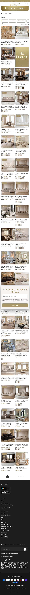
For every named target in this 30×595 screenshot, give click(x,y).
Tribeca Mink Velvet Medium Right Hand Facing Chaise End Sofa (7, 62)
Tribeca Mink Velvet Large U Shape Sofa (6, 424)
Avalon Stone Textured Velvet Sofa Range (7, 83)
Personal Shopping (5, 507)
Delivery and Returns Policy (7, 526)
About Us (3, 498)
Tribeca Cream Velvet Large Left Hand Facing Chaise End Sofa (21, 377)
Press (2, 517)
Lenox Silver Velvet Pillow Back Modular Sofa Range (7, 377)
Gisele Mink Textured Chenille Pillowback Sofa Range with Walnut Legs (7, 107)
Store (2, 500)
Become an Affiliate (5, 515)
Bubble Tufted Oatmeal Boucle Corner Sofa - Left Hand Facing (21, 354)
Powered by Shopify (20, 585)
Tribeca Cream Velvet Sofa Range (20, 243)
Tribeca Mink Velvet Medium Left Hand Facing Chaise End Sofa (8, 468)
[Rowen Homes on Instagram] (6, 560)
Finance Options (5, 503)
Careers (3, 513)
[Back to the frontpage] (2, 13)
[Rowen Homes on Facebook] (2, 560)
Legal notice (19, 591)
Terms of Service (5, 530)
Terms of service (17, 588)
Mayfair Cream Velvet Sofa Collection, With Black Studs (7, 267)
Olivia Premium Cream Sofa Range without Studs (7, 42)
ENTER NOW (15, 305)
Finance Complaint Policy (7, 505)
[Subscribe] (25, 549)
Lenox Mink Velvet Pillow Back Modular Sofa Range (21, 445)
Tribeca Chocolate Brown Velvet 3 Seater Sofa (7, 445)
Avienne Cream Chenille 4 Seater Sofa (21, 424)
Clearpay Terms (4, 532)
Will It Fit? (3, 528)
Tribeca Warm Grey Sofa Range (7, 331)
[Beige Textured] (21, 155)
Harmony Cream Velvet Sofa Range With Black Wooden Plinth (21, 310)
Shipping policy (23, 588)
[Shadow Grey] (19, 449)
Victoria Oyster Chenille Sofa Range (7, 220)
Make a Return (4, 524)
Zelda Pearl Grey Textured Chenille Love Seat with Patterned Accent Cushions (21, 468)
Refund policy (6, 588)
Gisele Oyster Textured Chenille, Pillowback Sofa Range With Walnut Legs (21, 197)
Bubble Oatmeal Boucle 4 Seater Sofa (21, 130)
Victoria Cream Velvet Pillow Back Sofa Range (7, 174)
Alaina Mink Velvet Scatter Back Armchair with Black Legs (7, 130)
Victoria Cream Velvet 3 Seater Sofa (21, 42)
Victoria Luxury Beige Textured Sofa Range (20, 151)
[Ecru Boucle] (21, 225)
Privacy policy (11, 588)
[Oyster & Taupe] (5, 111)
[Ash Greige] (16, 88)
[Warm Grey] (19, 88)
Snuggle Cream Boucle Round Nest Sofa (7, 310)
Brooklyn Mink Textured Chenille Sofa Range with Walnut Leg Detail (21, 107)
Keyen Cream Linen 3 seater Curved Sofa (6, 401)
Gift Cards (3, 509)
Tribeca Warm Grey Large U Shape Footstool (21, 401)
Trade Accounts (4, 511)
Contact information (12, 591)
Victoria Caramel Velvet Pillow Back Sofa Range (7, 243)
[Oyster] (7, 111)
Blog (2, 519)
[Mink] (2, 111)
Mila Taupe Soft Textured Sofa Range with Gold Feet (7, 197)
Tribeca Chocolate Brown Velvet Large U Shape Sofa (21, 83)
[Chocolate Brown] (23, 88)
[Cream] (21, 88)
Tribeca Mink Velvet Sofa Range (21, 174)
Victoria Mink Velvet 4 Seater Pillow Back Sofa (21, 220)
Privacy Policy (4, 534)
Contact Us (3, 522)
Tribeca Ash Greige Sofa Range (7, 151)
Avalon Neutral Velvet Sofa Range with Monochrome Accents (21, 267)
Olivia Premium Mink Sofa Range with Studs (8, 354)
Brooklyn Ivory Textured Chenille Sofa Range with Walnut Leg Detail (21, 331)
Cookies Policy (4, 536)
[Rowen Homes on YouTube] (9, 560)
